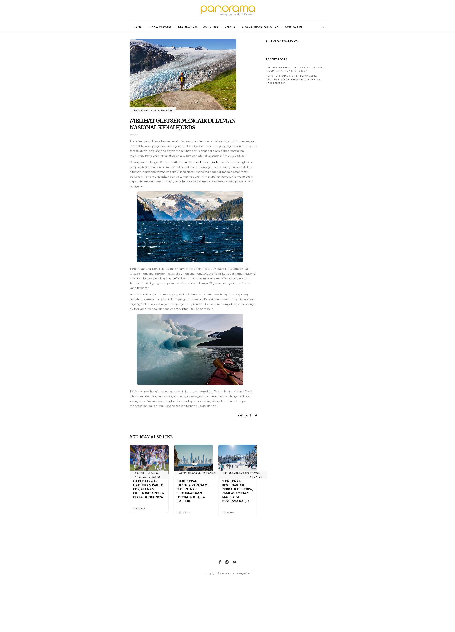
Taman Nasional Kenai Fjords (198, 162)
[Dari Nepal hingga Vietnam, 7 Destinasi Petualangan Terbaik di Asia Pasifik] (193, 459)
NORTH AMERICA (161, 110)
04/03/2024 (228, 512)
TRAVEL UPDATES (155, 475)
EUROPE (244, 473)
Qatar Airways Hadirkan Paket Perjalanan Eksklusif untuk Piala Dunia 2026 (148, 489)
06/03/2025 (183, 512)
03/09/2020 (134, 135)
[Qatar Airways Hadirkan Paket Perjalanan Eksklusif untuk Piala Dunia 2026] (149, 459)
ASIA (213, 473)
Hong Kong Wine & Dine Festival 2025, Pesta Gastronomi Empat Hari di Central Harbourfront (294, 79)
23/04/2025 (139, 508)
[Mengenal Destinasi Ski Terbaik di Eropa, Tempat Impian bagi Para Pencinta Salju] (237, 459)
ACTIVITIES (186, 473)
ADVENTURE (141, 110)
